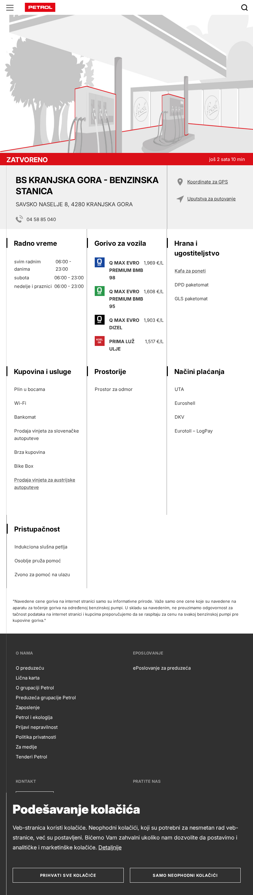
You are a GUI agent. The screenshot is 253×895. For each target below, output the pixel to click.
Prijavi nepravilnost (37, 727)
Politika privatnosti (36, 737)
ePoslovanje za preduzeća (162, 668)
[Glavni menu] (10, 7)
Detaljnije (110, 847)
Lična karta (27, 678)
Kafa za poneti (190, 271)
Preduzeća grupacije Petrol (46, 697)
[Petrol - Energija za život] (40, 7)
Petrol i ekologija (34, 717)
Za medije (26, 747)
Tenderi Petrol (31, 757)
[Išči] (244, 7)
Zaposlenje (28, 707)
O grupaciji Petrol (35, 688)
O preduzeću (30, 668)
